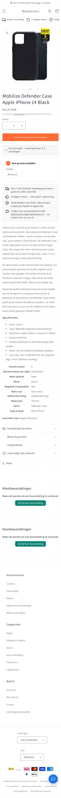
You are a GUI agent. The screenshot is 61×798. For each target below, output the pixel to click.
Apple (10, 633)
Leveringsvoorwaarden (18, 711)
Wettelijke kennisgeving (41, 791)
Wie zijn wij (12, 697)
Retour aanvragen (16, 612)
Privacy (10, 704)
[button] (4, 11)
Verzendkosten (19, 114)
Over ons (11, 689)
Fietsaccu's (12, 662)
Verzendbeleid (51, 786)
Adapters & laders (16, 640)
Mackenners (15, 781)
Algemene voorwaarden (19, 605)
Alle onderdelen (15, 655)
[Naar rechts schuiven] (37, 89)
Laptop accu (13, 669)
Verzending (12, 591)
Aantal (5, 119)
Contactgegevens (20, 791)
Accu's (10, 647)
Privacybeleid (13, 786)
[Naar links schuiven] (23, 89)
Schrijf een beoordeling (30, 503)
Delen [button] (9, 463)
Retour (10, 598)
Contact (11, 583)
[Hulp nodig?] (53, 778)
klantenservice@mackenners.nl (27, 214)
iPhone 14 (12, 174)
